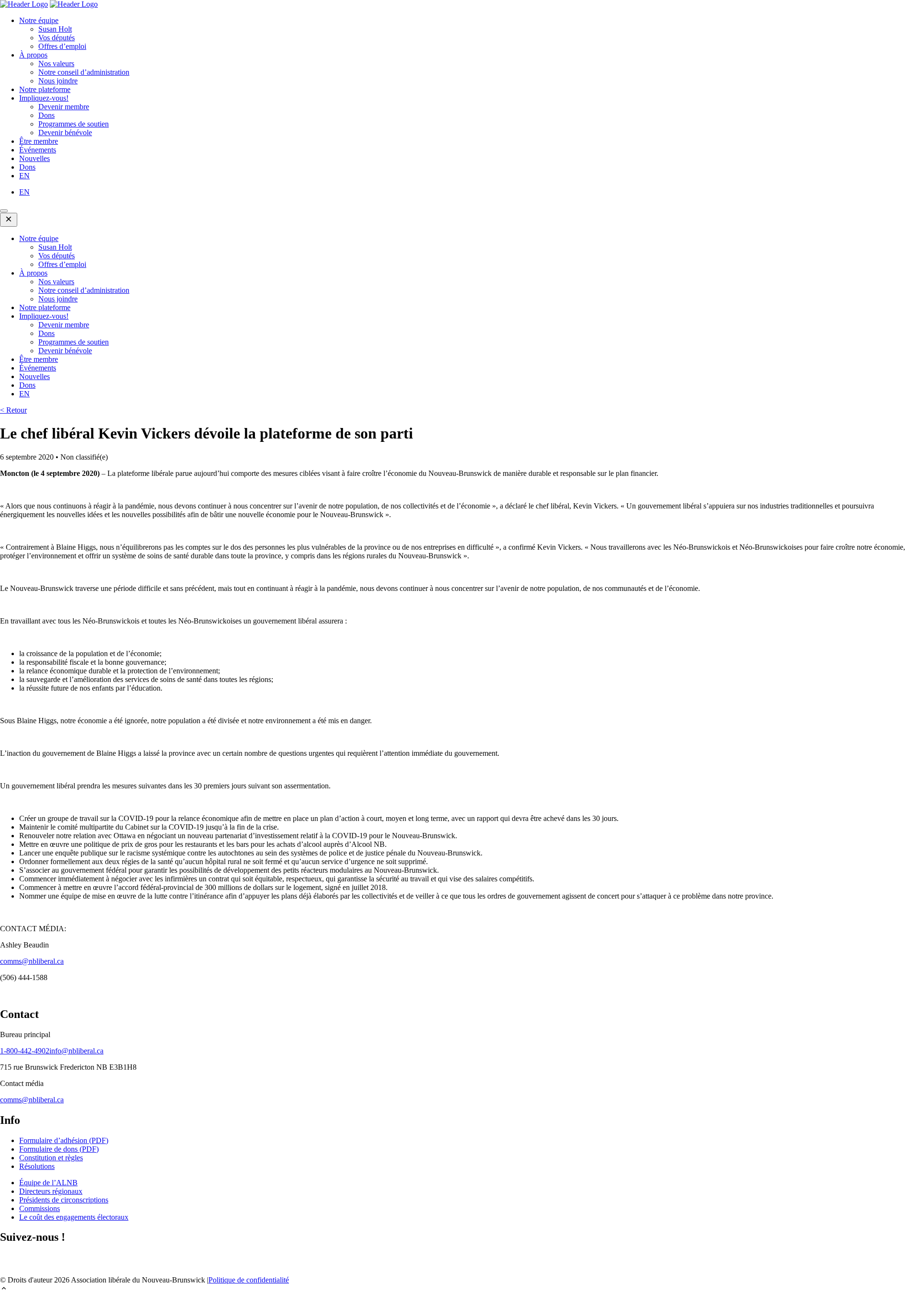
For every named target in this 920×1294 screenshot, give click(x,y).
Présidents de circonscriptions (63, 1200)
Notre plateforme (44, 89)
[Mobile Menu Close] (8, 220)
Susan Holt (55, 29)
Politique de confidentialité (248, 1280)
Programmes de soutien (73, 124)
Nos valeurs (56, 63)
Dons (46, 115)
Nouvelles (34, 158)
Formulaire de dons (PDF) (59, 1149)
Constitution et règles (51, 1158)
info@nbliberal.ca (76, 1051)
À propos (33, 55)
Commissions (39, 1208)
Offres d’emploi (62, 46)
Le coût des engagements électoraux (73, 1217)
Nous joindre (58, 81)
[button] (460, 1289)
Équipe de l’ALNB (48, 1182)
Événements (37, 150)
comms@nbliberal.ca (32, 961)
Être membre (38, 141)
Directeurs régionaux (50, 1191)
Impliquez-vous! (44, 98)
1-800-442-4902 (24, 1051)
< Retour (13, 410)
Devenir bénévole (65, 132)
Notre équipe (38, 20)
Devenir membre (63, 107)
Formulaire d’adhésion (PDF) (63, 1140)
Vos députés (56, 38)
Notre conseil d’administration (83, 72)
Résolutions (37, 1166)
